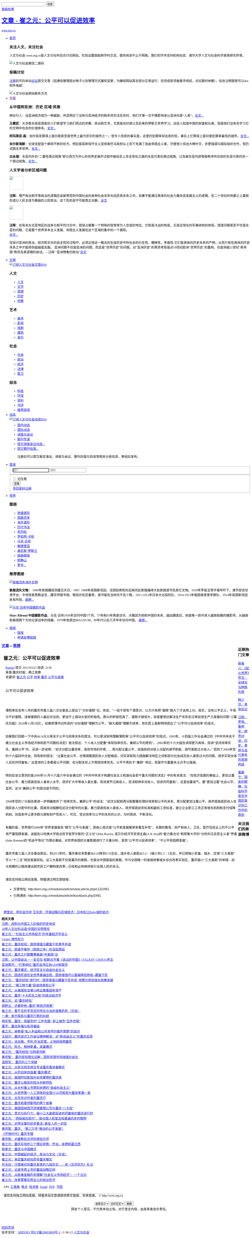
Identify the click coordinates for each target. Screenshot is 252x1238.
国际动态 (23, 430)
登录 (12, 464)
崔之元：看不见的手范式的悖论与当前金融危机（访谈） (41, 1011)
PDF (52, 1187)
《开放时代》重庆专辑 (17, 1134)
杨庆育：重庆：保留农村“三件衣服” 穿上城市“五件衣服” (41, 1021)
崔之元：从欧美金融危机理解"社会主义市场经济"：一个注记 (44, 1175)
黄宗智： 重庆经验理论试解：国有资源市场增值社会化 (40, 1057)
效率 (37, 677)
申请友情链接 (26, 637)
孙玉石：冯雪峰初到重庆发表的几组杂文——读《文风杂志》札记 (47, 1164)
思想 (20, 291)
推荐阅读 (23, 410)
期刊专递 (23, 439)
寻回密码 (19, 488)
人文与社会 (81, 1232)
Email (43, 1187)
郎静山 (22, 560)
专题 (12, 98)
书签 (60, 1187)
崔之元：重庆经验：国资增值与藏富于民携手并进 (36, 944)
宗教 (20, 301)
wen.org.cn (9, 30)
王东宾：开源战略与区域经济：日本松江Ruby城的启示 (71, 912)
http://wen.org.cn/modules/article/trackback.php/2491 (64, 895)
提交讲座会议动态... (31, 444)
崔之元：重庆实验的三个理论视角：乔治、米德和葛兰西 (41, 1144)
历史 (20, 296)
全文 (104, 200)
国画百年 (23, 517)
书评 (20, 405)
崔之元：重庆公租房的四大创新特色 (27, 1082)
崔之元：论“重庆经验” (17, 1000)
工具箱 (15, 1187)
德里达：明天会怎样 (18, 912)
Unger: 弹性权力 (13, 939)
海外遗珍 (23, 522)
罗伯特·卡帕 (25, 536)
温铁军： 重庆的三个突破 (19, 1062)
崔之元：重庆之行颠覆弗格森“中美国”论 (30, 954)
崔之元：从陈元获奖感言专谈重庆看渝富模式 (33, 1067)
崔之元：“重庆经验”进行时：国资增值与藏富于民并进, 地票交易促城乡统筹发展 (57, 980)
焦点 (24, 1187)
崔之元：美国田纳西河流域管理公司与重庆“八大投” (38, 1108)
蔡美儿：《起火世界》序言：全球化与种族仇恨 (243, 678)
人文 (20, 282)
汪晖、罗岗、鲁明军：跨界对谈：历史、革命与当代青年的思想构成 (242, 740)
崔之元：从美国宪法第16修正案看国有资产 (32, 990)
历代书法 (23, 527)
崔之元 (21, 677)
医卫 (20, 373)
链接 (12, 628)
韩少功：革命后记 (242, 704)
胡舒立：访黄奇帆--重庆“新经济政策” (28, 1005)
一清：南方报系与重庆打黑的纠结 (25, 1016)
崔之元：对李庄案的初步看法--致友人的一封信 (34, 1123)
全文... (199, 115)
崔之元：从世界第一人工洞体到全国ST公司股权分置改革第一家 (46, 1093)
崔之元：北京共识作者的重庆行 (24, 1098)
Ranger (10, 667)
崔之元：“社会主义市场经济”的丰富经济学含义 (35, 934)
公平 (30, 677)
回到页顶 (8, 1227)
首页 (12, 38)
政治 (20, 359)
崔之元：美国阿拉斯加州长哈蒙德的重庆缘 (32, 1077)
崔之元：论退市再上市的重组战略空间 (28, 1169)
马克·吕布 (24, 541)
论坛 (35, 81)
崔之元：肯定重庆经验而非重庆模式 (27, 1159)
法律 (20, 369)
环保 (20, 395)
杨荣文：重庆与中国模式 (19, 1149)
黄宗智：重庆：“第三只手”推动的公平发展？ (33, 1128)
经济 (20, 364)
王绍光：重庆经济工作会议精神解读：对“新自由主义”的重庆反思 (47, 1036)
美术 (20, 318)
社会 (20, 354)
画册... (29, 599)
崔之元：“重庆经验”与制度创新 (23, 1052)
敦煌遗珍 (23, 513)
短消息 (34, 1187)
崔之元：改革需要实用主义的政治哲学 (28, 1180)
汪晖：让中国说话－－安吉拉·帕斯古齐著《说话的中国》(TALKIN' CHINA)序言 (57, 959)
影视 (20, 323)
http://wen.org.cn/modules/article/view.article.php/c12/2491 (68, 889)
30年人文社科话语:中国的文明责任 (26, 929)
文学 (20, 286)
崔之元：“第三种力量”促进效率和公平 (28, 985)
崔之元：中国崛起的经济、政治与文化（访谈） (35, 1154)
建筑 (20, 332)
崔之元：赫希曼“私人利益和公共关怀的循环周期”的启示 (41, 1031)
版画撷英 (23, 555)
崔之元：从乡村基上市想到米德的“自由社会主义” (36, 1087)
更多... (21, 565)
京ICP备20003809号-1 (45, 1232)
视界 (12, 495)
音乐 (20, 337)
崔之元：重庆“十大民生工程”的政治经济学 (31, 995)
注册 (12, 81)
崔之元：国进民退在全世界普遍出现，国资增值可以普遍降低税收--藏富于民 (55, 975)
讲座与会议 (25, 434)
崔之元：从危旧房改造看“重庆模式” (27, 1072)
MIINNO (24, 1232)
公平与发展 (56, 677)
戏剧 (20, 328)
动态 (12, 414)
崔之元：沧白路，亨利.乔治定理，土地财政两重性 (37, 1041)
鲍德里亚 (23, 546)
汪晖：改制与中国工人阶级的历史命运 (28, 923)
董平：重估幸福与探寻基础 (21, 1026)
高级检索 (8, 9)
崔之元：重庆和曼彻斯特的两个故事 (27, 1103)
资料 (20, 400)
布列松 (22, 532)
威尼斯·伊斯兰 (27, 550)
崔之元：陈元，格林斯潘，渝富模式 (27, 1046)
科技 (20, 391)
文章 (12, 260)
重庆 (44, 677)
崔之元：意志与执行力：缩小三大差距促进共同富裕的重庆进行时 (47, 1113)
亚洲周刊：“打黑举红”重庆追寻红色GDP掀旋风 (35, 964)
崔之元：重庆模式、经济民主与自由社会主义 (33, 970)
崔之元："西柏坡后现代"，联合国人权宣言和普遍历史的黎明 (44, 1118)
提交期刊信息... (28, 448)
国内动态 (23, 425)
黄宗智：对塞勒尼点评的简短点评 (25, 1139)
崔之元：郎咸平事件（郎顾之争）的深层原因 (33, 949)
